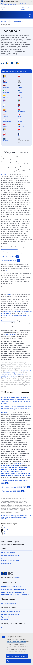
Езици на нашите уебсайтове (10, 611)
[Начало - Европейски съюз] (7, 573)
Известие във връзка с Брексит (11, 560)
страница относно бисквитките (16, 641)
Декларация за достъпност (9, 558)
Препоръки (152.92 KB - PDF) (13, 491)
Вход (28, 3)
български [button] (23, 9)
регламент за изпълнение (9, 249)
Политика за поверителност (10, 555)
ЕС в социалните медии (8, 603)
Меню (30, 16)
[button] (3, 526)
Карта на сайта (6, 563)
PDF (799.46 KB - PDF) (10, 260)
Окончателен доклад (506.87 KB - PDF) (15, 487)
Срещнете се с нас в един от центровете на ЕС (16, 594)
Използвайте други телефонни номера (13, 589)
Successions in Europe (8, 321)
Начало (3, 21)
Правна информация (8, 552)
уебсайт (9, 294)
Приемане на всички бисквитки (17, 656)
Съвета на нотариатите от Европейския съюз (15, 315)
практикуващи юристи (11, 373)
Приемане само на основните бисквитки (19, 661)
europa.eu (16, 577)
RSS (2, 3)
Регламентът (5, 174)
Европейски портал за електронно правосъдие (12, 542)
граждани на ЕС (26, 371)
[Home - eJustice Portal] (10, 8)
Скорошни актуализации (8, 4)
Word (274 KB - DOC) (10, 256)
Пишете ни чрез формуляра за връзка (13, 592)
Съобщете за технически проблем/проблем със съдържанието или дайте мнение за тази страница (16, 517)
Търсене (29, 8)
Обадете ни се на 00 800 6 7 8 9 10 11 (13, 586)
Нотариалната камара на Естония (12, 473)
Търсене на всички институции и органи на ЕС (16, 628)
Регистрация (22, 3)
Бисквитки (4, 619)
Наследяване (17, 21)
